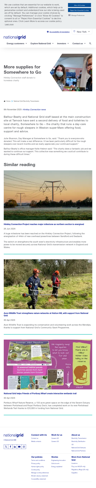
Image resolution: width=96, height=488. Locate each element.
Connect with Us (39, 435)
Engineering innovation (58, 460)
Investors (75, 463)
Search (90, 44)
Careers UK (55, 438)
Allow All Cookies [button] (79, 5)
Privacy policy (35, 463)
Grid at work (55, 463)
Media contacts (36, 441)
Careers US (55, 441)
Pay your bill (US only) (78, 466)
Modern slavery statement (39, 475)
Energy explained (56, 466)
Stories (54, 457)
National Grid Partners (79, 450)
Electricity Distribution (78, 441)
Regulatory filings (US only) (80, 469)
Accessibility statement (38, 478)
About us (76, 435)
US (73, 444)
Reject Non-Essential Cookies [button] (79, 10)
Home (8, 100)
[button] (76, 15)
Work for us (56, 435)
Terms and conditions (38, 460)
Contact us (34, 438)
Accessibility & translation (60, 31)
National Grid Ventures (79, 447)
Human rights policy (37, 466)
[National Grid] (15, 37)
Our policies (36, 457)
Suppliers (75, 472)
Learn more (9, 24)
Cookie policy (35, 469)
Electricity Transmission (79, 438)
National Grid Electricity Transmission (26, 100)
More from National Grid (81, 458)
